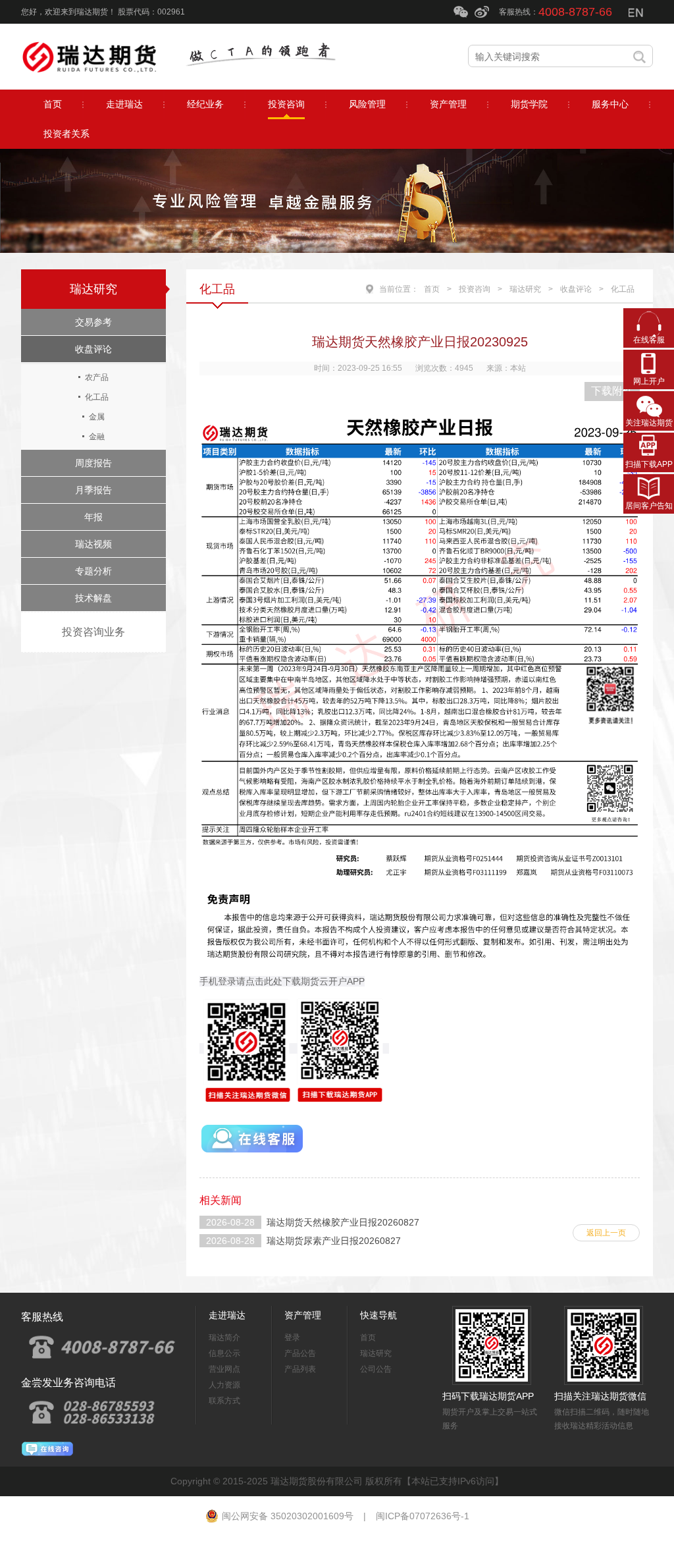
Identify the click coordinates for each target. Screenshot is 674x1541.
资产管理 (302, 1315)
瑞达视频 (93, 544)
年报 (93, 517)
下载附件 (612, 390)
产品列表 (300, 1369)
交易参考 (93, 322)
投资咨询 (474, 289)
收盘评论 (93, 349)
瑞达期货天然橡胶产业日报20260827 (343, 1222)
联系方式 (224, 1400)
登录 (292, 1337)
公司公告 (376, 1369)
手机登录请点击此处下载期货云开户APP (282, 981)
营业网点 (224, 1369)
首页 (432, 289)
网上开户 (649, 381)
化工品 (97, 397)
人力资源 (224, 1385)
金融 (97, 436)
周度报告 (93, 463)
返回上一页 (606, 1232)
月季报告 (93, 490)
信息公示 (224, 1353)
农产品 (97, 377)
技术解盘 (93, 598)
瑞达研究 (93, 289)
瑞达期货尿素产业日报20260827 (334, 1240)
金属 (97, 416)
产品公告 (300, 1353)
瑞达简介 (224, 1337)
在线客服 (649, 339)
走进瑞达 (227, 1315)
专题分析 (93, 571)
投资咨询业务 (93, 631)
